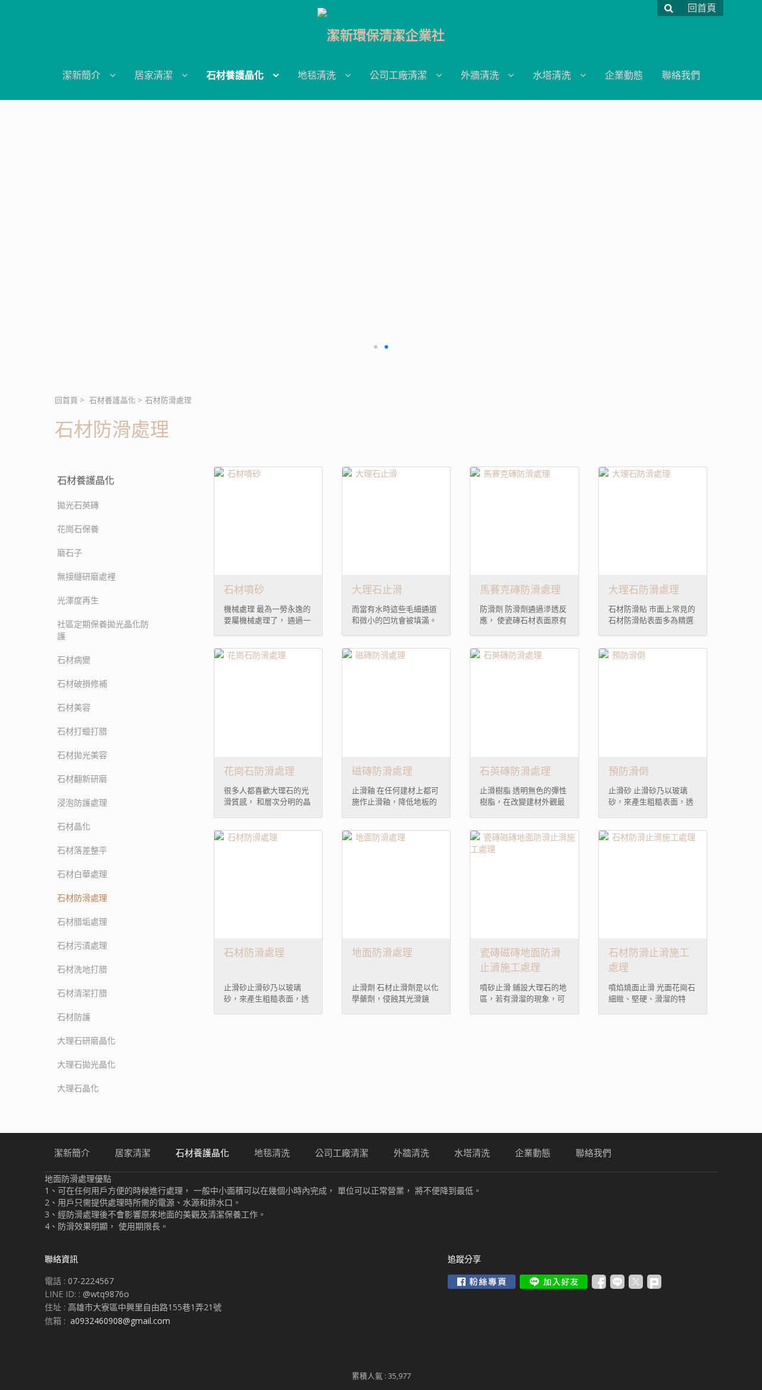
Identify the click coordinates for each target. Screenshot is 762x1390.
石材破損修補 (82, 683)
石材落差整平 (82, 850)
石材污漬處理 (82, 945)
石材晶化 (73, 826)
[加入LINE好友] (554, 1282)
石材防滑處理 (82, 897)
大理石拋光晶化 (86, 1064)
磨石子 (69, 552)
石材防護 (73, 1016)
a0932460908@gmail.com (120, 1320)
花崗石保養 (78, 528)
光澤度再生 (78, 600)
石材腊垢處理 (82, 921)
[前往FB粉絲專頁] (482, 1282)
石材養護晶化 (112, 400)
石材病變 (73, 659)
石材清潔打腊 (82, 992)
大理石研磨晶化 (86, 1040)
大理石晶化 (78, 1088)
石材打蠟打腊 (82, 731)
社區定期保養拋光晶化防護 (103, 629)
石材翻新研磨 (82, 778)
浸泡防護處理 (82, 802)
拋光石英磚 (78, 505)
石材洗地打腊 (82, 969)
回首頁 (66, 400)
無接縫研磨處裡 (86, 576)
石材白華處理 (82, 873)
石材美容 (73, 707)
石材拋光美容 (82, 754)
